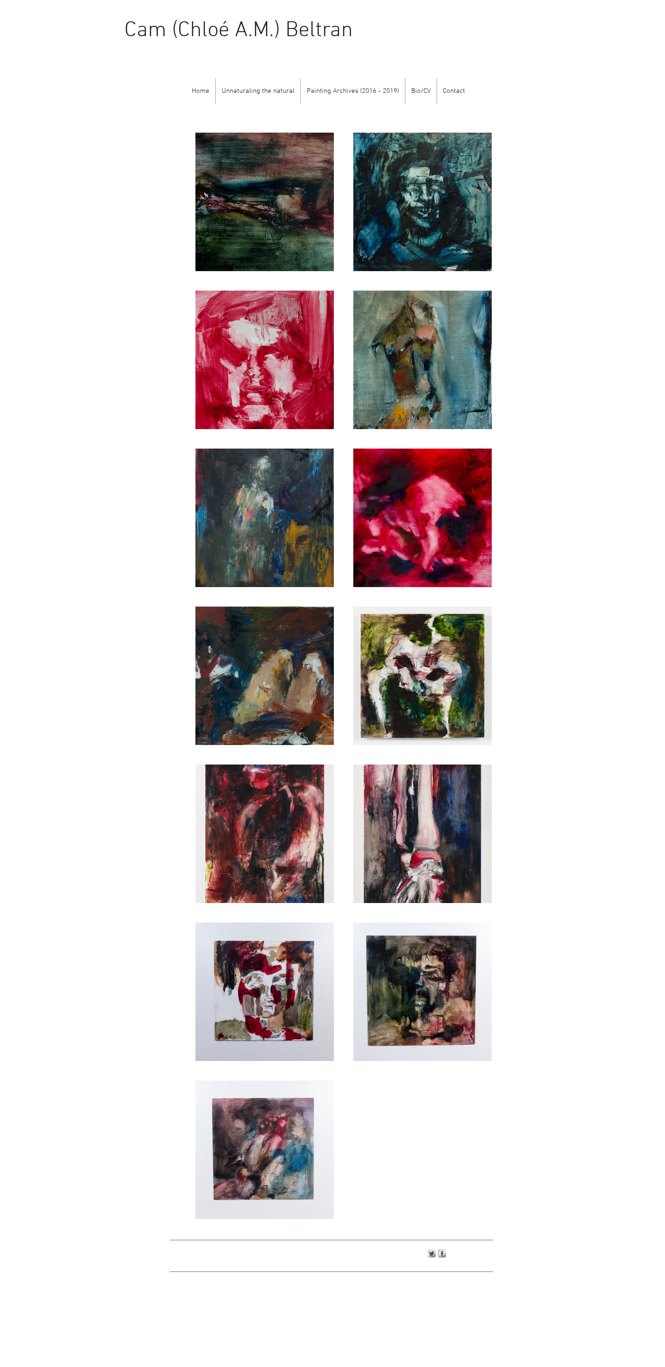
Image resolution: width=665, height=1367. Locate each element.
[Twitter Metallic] (432, 1253)
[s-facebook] (442, 1253)
